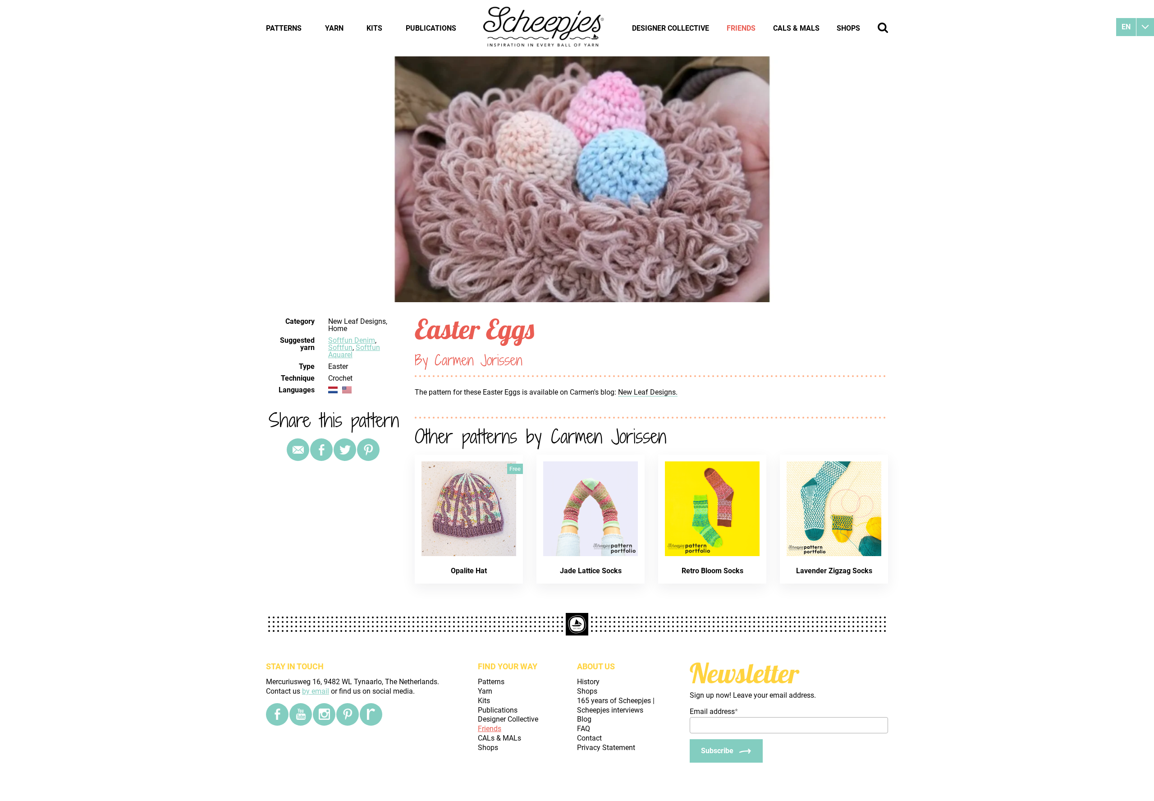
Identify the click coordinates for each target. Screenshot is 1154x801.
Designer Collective (670, 28)
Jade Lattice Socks (591, 570)
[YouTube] (300, 714)
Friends (741, 28)
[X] (345, 449)
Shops (848, 28)
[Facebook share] (321, 449)
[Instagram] (324, 714)
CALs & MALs (796, 28)
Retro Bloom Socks (712, 570)
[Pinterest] (368, 449)
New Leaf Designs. (648, 392)
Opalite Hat (469, 570)
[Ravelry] (371, 714)
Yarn (334, 28)
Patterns (284, 28)
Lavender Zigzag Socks (834, 570)
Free (515, 468)
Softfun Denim (351, 340)
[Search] (883, 28)
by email (315, 691)
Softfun (340, 347)
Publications (431, 28)
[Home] (544, 28)
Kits (374, 28)
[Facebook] (277, 714)
